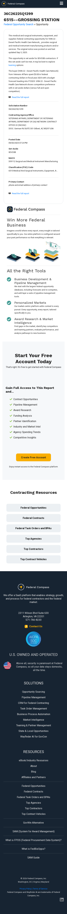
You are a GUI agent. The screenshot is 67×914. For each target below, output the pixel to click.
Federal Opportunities (33, 507)
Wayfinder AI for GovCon (33, 736)
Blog (33, 771)
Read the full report (20, 97)
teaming (12, 65)
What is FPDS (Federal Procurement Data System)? (33, 840)
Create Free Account (33, 457)
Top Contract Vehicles (33, 559)
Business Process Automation (33, 714)
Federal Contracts (33, 518)
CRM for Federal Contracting (33, 702)
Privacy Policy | (26, 889)
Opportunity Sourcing (33, 691)
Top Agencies (33, 538)
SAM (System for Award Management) (34, 831)
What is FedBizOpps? (33, 848)
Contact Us (35, 626)
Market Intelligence (33, 719)
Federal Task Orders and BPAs (33, 528)
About (33, 766)
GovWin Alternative (33, 822)
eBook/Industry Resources (33, 760)
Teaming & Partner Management (33, 725)
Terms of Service (40, 889)
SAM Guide (33, 857)
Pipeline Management (33, 697)
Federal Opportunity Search (18, 24)
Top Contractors (33, 549)
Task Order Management (33, 708)
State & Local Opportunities (33, 731)
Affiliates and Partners (34, 777)
